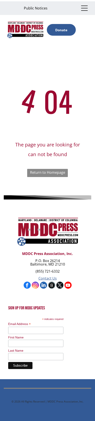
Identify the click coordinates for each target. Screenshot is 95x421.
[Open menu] (84, 8)
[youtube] (68, 286)
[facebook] (27, 286)
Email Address (19, 324)
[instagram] (35, 286)
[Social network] (51, 286)
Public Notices (36, 8)
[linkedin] (43, 286)
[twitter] (59, 286)
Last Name (15, 350)
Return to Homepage (47, 172)
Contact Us (47, 278)
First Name (16, 337)
